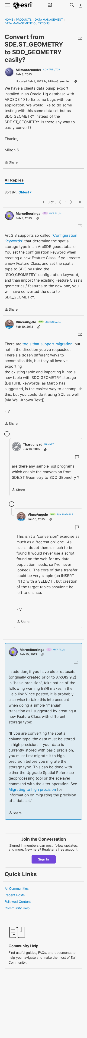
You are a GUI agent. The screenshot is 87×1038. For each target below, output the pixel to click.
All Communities (17, 888)
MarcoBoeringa (28, 213)
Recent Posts (15, 895)
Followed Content (18, 902)
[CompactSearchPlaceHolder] (72, 5)
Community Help (17, 908)
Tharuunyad (32, 444)
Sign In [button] (43, 859)
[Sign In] (80, 5)
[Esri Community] (22, 5)
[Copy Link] (75, 81)
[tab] (14, 180)
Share (11, 162)
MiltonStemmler (28, 70)
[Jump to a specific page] (78, 202)
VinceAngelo (26, 322)
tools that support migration (47, 343)
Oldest (24, 192)
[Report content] (79, 39)
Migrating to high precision (32, 789)
